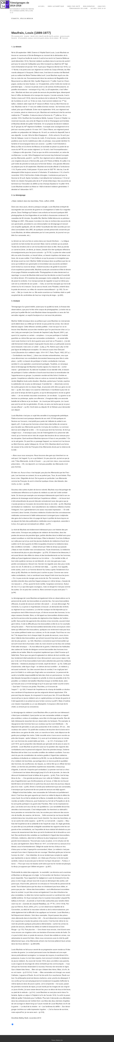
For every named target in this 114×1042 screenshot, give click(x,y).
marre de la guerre (39, 38)
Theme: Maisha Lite (57, 1040)
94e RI (51, 36)
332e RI (41, 36)
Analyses (102, 6)
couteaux (30, 38)
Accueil (41, 6)
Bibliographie (89, 6)
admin (27, 36)
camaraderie (23, 38)
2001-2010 (35, 36)
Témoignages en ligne (78, 8)
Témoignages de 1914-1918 (19, 4)
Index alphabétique (56, 6)
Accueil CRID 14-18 (98, 8)
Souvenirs (14, 38)
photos (47, 38)
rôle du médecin (54, 38)
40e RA (46, 36)
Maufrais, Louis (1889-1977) (31, 32)
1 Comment (64, 38)
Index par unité (73, 6)
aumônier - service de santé (61, 36)
